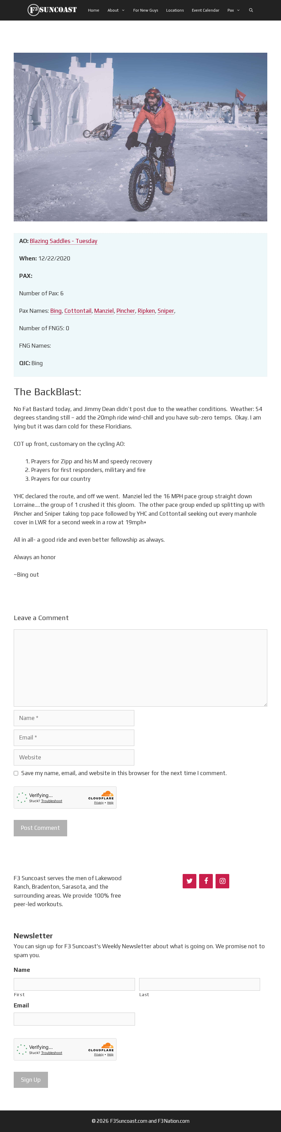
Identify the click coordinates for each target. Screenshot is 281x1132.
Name (22, 969)
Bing (56, 310)
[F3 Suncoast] (54, 10)
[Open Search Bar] (250, 10)
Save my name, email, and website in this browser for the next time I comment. (124, 773)
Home (93, 10)
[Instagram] (222, 881)
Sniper (166, 310)
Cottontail (77, 310)
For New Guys (145, 10)
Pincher (126, 310)
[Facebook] (206, 881)
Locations (175, 10)
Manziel (104, 310)
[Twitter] (189, 881)
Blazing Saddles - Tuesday (63, 240)
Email (21, 1005)
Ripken (146, 310)
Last (144, 994)
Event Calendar (205, 10)
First (19, 994)
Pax (231, 10)
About (113, 10)
